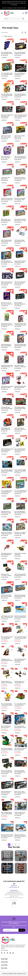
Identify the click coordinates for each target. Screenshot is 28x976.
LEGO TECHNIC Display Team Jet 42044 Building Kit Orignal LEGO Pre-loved (7, 813)
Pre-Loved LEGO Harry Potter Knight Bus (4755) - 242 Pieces (7, 53)
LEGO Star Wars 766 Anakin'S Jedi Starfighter (7, 682)
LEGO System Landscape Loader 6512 (20, 554)
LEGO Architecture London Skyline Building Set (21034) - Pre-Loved (7, 449)
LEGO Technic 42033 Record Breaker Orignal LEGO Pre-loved (19, 792)
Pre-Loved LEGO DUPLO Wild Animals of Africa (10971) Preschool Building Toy (20, 449)
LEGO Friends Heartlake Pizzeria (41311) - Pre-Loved (6, 241)
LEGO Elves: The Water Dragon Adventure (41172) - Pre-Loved (7, 533)
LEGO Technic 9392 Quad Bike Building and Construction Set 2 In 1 (7, 115)
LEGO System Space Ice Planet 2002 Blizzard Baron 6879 (6, 554)
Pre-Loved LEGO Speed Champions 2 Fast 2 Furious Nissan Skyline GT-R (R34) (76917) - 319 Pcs (20, 74)
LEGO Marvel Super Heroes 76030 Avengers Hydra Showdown (6, 408)
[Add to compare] (12, 40)
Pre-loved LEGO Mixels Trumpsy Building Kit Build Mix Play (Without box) (7, 704)
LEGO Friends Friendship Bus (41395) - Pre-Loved (20, 220)
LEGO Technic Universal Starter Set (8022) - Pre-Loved (6, 282)
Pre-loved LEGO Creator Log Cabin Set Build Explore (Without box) (20, 704)
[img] (14, 885)
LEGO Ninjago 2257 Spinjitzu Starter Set (5, 428)
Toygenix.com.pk (21, 973)
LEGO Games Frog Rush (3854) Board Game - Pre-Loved (7, 324)
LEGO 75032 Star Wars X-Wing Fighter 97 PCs (20, 660)
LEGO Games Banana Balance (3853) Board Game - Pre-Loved (6, 345)
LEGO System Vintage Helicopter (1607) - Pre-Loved (19, 241)
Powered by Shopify (7, 973)
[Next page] (19, 844)
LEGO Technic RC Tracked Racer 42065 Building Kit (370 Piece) (20, 115)
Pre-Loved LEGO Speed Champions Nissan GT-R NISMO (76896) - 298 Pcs (20, 94)
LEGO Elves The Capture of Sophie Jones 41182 (20, 533)
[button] (13, 907)
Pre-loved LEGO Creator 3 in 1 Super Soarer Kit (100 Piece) (20, 637)
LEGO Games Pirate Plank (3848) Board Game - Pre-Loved (7, 366)
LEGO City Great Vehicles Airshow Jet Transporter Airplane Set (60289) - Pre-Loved (20, 616)
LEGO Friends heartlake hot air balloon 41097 (19, 199)
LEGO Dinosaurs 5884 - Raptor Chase (19, 136)
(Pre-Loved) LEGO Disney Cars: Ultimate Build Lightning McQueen (7, 637)
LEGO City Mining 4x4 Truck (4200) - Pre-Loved (7, 261)
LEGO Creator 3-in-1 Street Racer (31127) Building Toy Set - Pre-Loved (7, 616)
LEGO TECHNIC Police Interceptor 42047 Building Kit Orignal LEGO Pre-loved (7, 792)
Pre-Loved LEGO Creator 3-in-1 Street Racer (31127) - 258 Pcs (7, 74)
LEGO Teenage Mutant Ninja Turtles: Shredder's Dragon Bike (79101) (20, 512)
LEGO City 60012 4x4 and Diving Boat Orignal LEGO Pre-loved (7, 835)
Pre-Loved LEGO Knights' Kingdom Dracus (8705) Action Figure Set (20, 470)
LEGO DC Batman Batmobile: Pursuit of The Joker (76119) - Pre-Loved (20, 303)
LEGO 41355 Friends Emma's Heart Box (5, 157)
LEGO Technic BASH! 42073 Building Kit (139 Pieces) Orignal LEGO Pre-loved (20, 771)
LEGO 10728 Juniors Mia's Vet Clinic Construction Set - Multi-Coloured (7, 199)
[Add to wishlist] (12, 43)
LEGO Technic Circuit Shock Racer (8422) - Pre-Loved (7, 303)
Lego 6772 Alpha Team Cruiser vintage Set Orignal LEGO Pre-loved (20, 813)
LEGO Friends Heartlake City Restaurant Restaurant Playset (7, 749)
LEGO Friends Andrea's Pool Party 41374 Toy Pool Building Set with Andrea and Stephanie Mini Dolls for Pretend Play (20, 178)
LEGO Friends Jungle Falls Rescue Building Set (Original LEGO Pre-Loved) (20, 749)
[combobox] (12, 18)
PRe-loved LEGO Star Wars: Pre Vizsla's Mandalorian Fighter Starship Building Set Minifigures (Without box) (7, 727)
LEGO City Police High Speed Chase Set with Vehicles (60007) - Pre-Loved (6, 595)
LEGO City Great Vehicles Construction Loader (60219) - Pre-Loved (20, 261)
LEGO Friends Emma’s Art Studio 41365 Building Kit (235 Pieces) (20, 157)
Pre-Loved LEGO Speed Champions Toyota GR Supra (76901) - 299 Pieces (19, 53)
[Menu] (1, 13)
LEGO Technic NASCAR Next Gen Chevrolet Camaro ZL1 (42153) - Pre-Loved (20, 282)
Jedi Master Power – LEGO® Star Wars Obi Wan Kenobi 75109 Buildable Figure (7, 660)
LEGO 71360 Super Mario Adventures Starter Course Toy (20, 575)
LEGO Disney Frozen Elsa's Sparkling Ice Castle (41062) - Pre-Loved (7, 387)
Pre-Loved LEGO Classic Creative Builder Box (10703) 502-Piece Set (6, 491)
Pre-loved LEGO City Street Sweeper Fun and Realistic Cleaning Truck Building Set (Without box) (20, 727)
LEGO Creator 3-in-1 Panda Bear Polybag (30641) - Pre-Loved (5, 220)
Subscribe (22, 930)
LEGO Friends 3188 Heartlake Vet (5, 178)
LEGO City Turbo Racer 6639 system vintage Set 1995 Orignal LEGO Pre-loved (20, 835)
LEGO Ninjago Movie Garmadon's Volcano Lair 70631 (20, 428)
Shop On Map (4, 950)
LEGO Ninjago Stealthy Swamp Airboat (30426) (20, 408)
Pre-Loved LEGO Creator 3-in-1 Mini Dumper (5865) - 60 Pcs (7, 94)
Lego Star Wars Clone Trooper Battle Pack (19, 682)
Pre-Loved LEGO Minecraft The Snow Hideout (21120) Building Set (20, 491)
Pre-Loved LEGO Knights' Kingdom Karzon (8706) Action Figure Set (7, 470)
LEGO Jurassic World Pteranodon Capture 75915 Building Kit (6, 136)
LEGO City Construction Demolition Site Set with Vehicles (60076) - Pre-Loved (19, 595)
